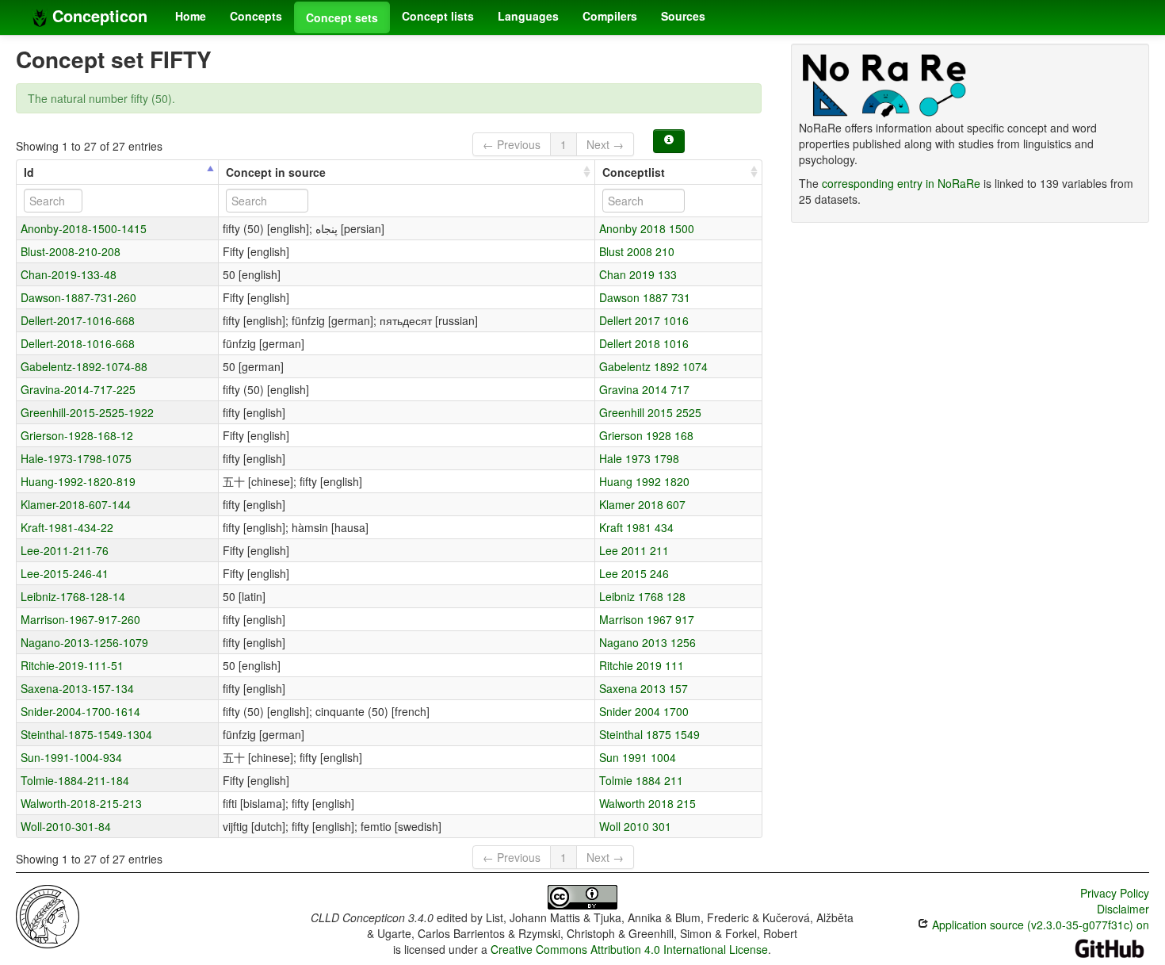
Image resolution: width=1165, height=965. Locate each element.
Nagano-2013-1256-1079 (84, 642)
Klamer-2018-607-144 (76, 504)
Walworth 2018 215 (647, 803)
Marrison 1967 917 (646, 619)
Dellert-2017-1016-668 (78, 320)
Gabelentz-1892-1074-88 (84, 366)
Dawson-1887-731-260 (78, 297)
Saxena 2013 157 (643, 688)
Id (29, 172)
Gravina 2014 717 (644, 389)
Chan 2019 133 (638, 274)
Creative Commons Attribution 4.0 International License (629, 949)
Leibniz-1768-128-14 (73, 596)
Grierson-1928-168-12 (77, 435)
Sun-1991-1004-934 (71, 757)
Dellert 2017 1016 (644, 320)
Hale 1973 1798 (639, 458)
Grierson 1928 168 (646, 435)
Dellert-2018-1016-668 (78, 343)
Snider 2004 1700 (644, 711)
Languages (528, 16)
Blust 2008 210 (636, 251)
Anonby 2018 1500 (646, 228)
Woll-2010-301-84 (66, 826)
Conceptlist (633, 172)
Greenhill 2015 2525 (650, 412)
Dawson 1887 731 (644, 297)
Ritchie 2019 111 (641, 665)
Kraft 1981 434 (636, 527)
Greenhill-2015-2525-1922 (87, 412)
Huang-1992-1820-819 (78, 481)
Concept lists (438, 16)
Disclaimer (1123, 909)
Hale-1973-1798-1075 (76, 458)
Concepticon (97, 15)
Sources (683, 16)
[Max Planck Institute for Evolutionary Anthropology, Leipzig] (47, 915)
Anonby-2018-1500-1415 (84, 228)
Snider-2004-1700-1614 (80, 711)
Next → (605, 144)
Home (190, 16)
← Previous (511, 144)
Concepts (256, 16)
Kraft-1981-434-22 (67, 527)
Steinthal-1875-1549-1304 (86, 734)
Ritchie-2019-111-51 (72, 665)
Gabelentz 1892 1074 (653, 366)
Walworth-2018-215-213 (81, 803)
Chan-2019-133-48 (68, 274)
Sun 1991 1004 (637, 757)
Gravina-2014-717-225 (78, 389)
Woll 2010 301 (635, 826)
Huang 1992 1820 (644, 481)
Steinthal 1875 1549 (649, 734)
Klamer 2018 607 (642, 504)
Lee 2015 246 (634, 573)
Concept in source (276, 172)
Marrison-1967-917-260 (80, 619)
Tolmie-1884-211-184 (75, 780)
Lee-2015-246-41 (65, 573)
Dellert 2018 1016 (644, 343)
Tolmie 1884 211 (641, 780)
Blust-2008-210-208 (70, 251)
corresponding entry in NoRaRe (901, 183)
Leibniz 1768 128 (642, 596)
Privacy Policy (1114, 893)
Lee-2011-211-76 (65, 550)
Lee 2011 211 (634, 550)
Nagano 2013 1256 (647, 642)
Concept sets (342, 17)
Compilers (609, 16)
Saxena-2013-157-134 (77, 688)
